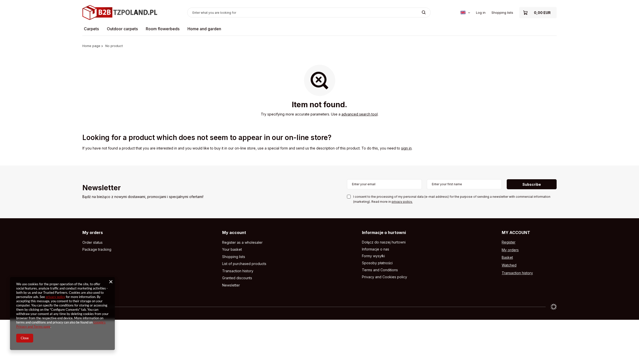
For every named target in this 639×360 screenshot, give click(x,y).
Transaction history (237, 271)
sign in (406, 148)
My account (234, 232)
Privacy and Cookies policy (384, 277)
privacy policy (55, 297)
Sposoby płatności (377, 263)
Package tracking (96, 250)
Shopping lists (502, 12)
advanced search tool (359, 114)
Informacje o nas (375, 249)
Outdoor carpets (122, 28)
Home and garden (204, 28)
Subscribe (531, 184)
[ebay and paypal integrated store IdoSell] (554, 307)
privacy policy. (402, 202)
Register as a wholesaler (242, 242)
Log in (480, 12)
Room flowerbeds (162, 28)
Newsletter (101, 188)
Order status (92, 242)
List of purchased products (244, 264)
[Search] (423, 13)
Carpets (91, 28)
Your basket (232, 250)
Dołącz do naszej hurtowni (384, 242)
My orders (92, 232)
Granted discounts (237, 278)
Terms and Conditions (380, 270)
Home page (91, 46)
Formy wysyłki (373, 256)
